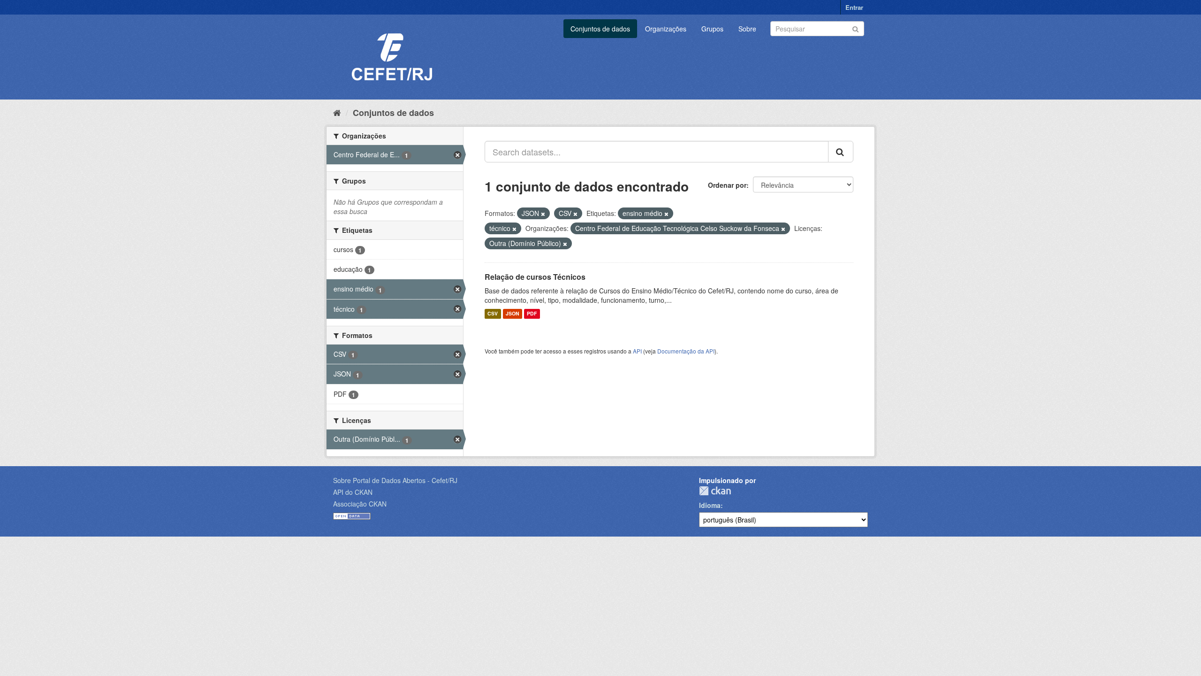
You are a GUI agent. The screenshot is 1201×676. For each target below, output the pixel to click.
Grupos (712, 28)
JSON (512, 313)
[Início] (337, 112)
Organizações (665, 28)
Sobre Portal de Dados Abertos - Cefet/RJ (395, 480)
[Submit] (855, 28)
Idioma (710, 505)
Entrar (854, 7)
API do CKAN (352, 492)
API (637, 351)
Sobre (747, 28)
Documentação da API (686, 351)
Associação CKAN (360, 503)
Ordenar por (727, 185)
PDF (532, 313)
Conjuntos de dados (600, 28)
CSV (492, 313)
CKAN (715, 491)
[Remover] (543, 213)
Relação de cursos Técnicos (535, 276)
